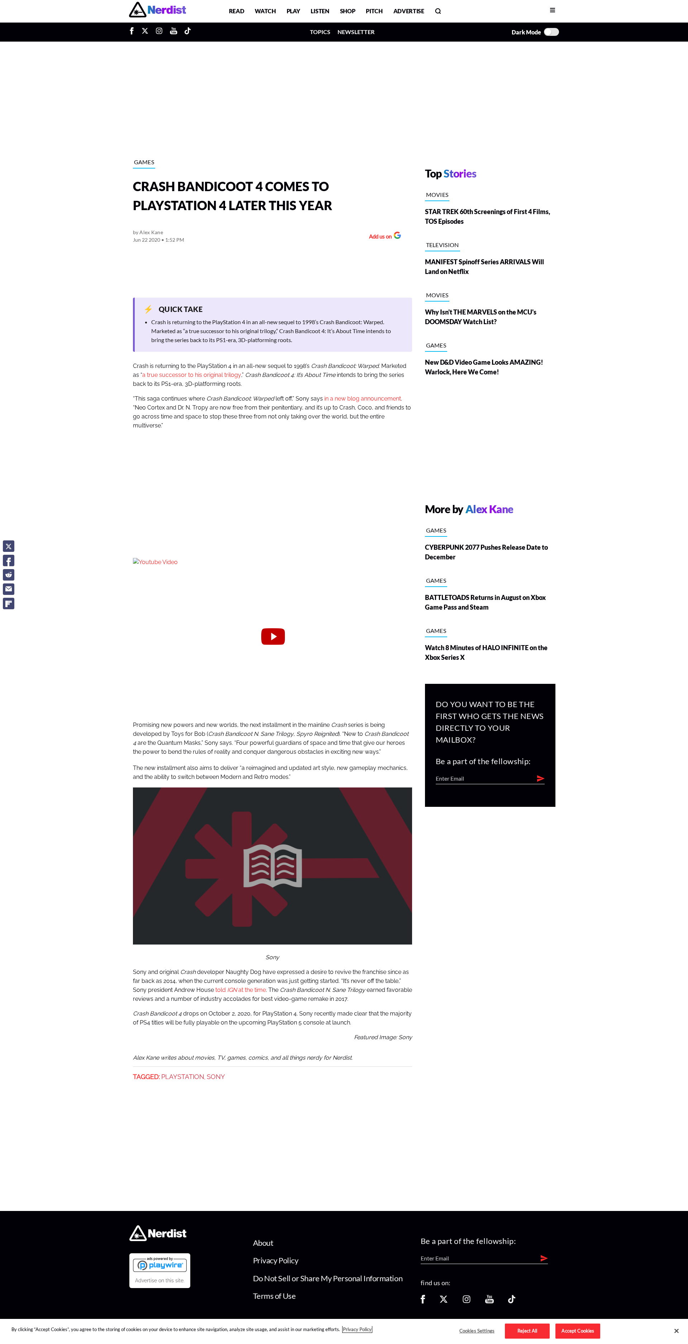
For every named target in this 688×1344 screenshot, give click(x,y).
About (263, 1243)
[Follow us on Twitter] (443, 1301)
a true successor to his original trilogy (191, 375)
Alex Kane (151, 232)
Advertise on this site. (160, 1280)
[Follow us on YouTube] (489, 1301)
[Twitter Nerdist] (145, 32)
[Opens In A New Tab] (160, 1264)
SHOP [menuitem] (347, 11)
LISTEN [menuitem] (320, 11)
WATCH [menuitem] (265, 11)
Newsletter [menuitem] (356, 31)
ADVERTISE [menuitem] (408, 11)
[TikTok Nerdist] (187, 32)
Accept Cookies (578, 1331)
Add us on (379, 237)
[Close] (676, 1331)
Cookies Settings (476, 1331)
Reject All (527, 1331)
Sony (216, 1076)
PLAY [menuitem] (293, 11)
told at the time (240, 990)
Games (144, 161)
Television (442, 244)
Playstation (182, 1076)
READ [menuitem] (236, 11)
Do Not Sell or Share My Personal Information (328, 1278)
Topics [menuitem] (320, 31)
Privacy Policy (275, 1260)
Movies (437, 194)
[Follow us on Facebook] (423, 1301)
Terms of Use (274, 1296)
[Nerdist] (157, 11)
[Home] (157, 1239)
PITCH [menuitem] (374, 11)
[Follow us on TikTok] (511, 1301)
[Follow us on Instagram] (466, 1301)
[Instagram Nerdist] (159, 32)
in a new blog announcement (362, 399)
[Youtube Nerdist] (173, 32)
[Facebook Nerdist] (133, 32)
